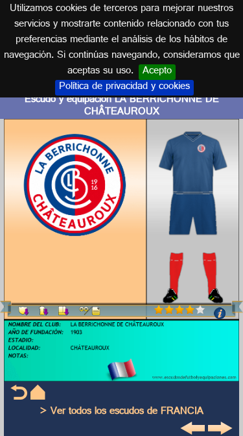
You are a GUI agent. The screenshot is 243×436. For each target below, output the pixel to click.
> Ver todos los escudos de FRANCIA (121, 412)
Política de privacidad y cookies (124, 88)
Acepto (157, 72)
